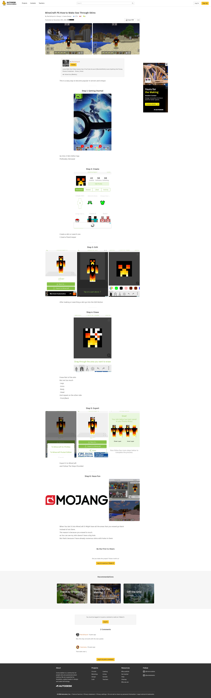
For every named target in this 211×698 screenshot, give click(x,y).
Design (59, 16)
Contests (33, 3)
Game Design (67, 16)
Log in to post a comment (105, 659)
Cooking (105, 671)
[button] (138, 20)
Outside (105, 677)
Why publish (125, 671)
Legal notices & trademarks (145, 694)
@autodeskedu (150, 675)
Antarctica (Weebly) (71, 74)
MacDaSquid (51, 16)
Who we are (125, 682)
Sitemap (124, 679)
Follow (73, 65)
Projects (24, 3)
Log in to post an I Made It (105, 563)
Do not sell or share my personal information (122, 694)
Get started (124, 674)
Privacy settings (102, 694)
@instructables (150, 671)
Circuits (93, 671)
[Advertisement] (155, 87)
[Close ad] (166, 64)
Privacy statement (89, 694)
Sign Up (205, 3)
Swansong (83, 647)
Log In (197, 3)
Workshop (94, 674)
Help (122, 677)
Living (104, 674)
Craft (92, 679)
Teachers (41, 3)
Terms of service (77, 694)
